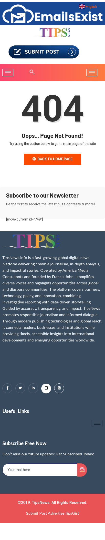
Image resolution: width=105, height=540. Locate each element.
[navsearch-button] (29, 72)
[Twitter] (20, 388)
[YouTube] (46, 388)
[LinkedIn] (33, 388)
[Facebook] (7, 388)
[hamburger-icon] (7, 72)
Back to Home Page (55, 159)
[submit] (82, 470)
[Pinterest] (59, 388)
